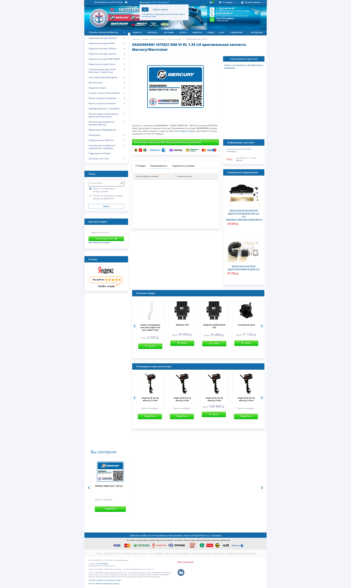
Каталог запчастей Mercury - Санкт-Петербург (162, 39)
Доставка (169, 32)
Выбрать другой (160, 9)
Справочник (236, 32)
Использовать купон (105, 238)
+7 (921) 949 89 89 (225, 8)
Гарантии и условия (183, 165)
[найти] (121, 183)
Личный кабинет (252, 2)
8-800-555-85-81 (224, 13)
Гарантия (197, 32)
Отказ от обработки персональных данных (104, 584)
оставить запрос (187, 131)
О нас (221, 32)
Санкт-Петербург (159, 2)
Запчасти (169, 553)
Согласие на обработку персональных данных (105, 580)
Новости (137, 32)
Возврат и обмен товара (215, 553)
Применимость (158, 165)
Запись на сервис (249, 553)
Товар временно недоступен (244, 59)
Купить (151, 346)
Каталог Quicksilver (181, 553)
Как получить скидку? (99, 242)
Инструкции (257, 32)
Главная (135, 39)
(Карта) (247, 11)
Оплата (183, 32)
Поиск (92, 173)
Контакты (152, 32)
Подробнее (149, 416)
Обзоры (99, 553)
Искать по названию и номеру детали (104, 190)
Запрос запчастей (233, 553)
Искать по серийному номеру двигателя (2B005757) (107, 197)
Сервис (211, 32)
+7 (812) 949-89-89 (101, 564)
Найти (106, 206)
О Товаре (140, 165)
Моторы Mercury (197, 553)
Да (145, 9)
